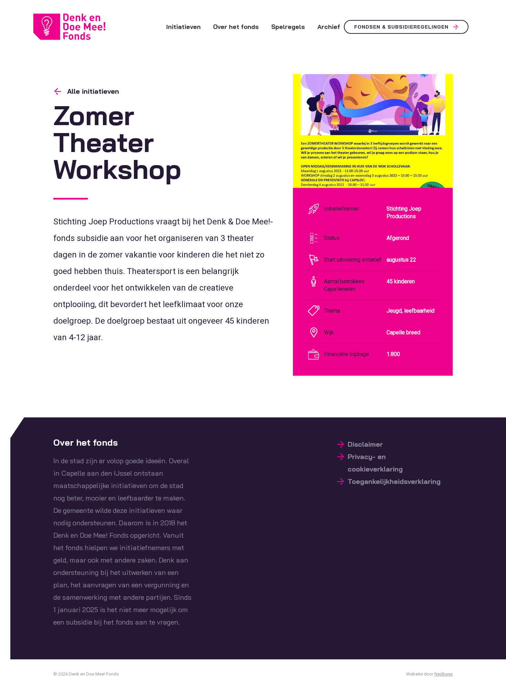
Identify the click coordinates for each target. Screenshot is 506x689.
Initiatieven (183, 27)
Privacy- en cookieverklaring (375, 462)
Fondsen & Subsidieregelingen (401, 27)
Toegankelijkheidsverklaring (394, 481)
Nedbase (443, 674)
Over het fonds (236, 27)
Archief (328, 27)
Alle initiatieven (93, 91)
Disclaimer (365, 444)
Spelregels (288, 27)
